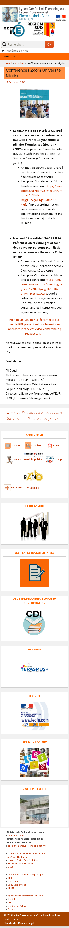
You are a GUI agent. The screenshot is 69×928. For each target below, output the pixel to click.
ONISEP (12, 898)
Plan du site (10, 923)
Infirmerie (16, 487)
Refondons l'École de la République (26, 874)
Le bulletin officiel (17, 884)
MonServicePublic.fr (18, 905)
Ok (49, 44)
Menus (17, 459)
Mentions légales (27, 923)
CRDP (10, 878)
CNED (10, 902)
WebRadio (33, 487)
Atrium (56, 445)
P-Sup (58, 459)
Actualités (19, 63)
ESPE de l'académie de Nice (21, 863)
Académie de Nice (17, 50)
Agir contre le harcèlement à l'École (25, 895)
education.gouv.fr (17, 835)
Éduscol (12, 909)
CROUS (11, 888)
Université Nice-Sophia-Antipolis (24, 860)
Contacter (16, 445)
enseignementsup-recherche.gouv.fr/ (27, 845)
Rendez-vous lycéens (45, 418)
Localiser (36, 445)
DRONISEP (13, 881)
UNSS (11, 866)
